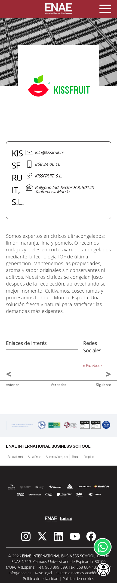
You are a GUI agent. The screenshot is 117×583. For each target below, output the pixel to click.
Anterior (12, 384)
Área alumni (15, 457)
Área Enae (34, 457)
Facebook (94, 365)
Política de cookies (78, 578)
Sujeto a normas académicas (80, 572)
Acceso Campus (56, 457)
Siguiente (103, 384)
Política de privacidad (40, 578)
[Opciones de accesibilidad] (103, 570)
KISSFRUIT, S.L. (48, 175)
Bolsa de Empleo (83, 457)
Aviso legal (43, 572)
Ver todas (58, 384)
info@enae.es (20, 572)
